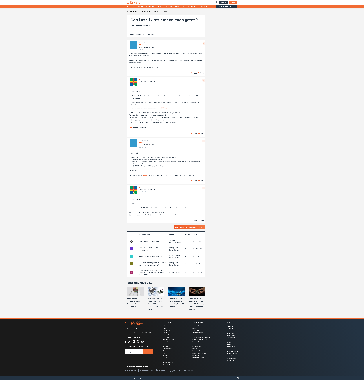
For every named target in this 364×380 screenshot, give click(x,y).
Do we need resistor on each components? (149, 249)
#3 (204, 141)
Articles (130, 6)
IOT (193, 344)
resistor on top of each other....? (150, 256)
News (228, 340)
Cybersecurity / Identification (201, 337)
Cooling (165, 332)
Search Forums (137, 34)
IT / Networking (197, 346)
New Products (231, 337)
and (139, 127)
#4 (204, 188)
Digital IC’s (166, 335)
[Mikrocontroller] (188, 370)
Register (148, 352)
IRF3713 (145, 175)
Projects (229, 344)
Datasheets (179, 6)
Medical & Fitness (197, 351)
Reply (202, 73)
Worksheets (230, 360)
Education (150, 6)
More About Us (132, 329)
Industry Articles (231, 333)
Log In (223, 2)
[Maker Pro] (172, 370)
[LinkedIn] (134, 341)
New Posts (152, 34)
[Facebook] (125, 341)
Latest (165, 326)
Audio (194, 328)
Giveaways (192, 6)
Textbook (229, 356)
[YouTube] (142, 341)
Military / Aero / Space (199, 353)
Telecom (195, 360)
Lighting (194, 348)
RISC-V (165, 357)
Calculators (230, 326)
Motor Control (196, 355)
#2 (204, 80)
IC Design (166, 344)
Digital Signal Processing (199, 339)
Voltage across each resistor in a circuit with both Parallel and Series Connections (151, 272)
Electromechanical (168, 339)
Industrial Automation (198, 342)
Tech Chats (230, 349)
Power (165, 355)
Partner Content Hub (226, 6)
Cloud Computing (197, 332)
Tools (160, 6)
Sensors (165, 360)
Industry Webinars (232, 335)
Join (233, 2)
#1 (204, 43)
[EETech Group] (130, 370)
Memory (165, 346)
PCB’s (164, 353)
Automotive (195, 330)
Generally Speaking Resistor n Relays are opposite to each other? (152, 264)
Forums (140, 6)
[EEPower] (160, 370)
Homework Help (175, 272)
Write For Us (131, 333)
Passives (165, 351)
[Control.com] (146, 370)
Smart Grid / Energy (198, 357)
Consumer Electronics (199, 335)
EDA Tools (166, 337)
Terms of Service (221, 378)
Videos (169, 6)
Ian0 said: (134, 153)
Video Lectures (231, 358)
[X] (129, 342)
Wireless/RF (166, 364)
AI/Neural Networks (198, 326)
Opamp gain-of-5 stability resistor (151, 241)
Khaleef (135, 25)
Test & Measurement (169, 362)
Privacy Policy (211, 378)
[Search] (217, 2)
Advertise (145, 329)
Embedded (166, 342)
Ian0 (141, 79)
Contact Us (146, 333)
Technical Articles (232, 353)
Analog (165, 328)
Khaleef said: (135, 91)
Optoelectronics (168, 348)
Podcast (203, 6)
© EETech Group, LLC (131, 378)
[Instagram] (138, 341)
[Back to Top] (237, 378)
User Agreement (231, 378)
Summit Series (231, 346)
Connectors (166, 330)
